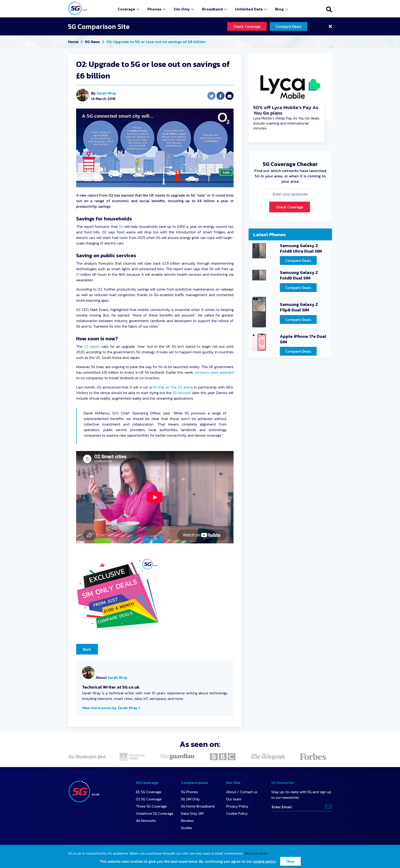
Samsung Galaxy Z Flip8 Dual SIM (299, 307)
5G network (181, 392)
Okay (290, 861)
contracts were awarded (214, 372)
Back (87, 649)
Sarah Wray (106, 93)
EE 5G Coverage (148, 792)
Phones (154, 9)
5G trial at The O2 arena (173, 387)
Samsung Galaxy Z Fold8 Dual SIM (299, 275)
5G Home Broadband (198, 806)
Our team (233, 799)
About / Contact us (241, 792)
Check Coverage (247, 26)
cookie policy (264, 861)
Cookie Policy (237, 813)
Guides (186, 827)
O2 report (92, 346)
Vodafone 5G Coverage (154, 813)
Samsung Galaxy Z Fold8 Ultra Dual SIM (301, 248)
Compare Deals (288, 26)
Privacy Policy (237, 806)
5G (121, 226)
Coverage (126, 9)
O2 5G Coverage (149, 799)
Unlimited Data (249, 9)
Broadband (212, 9)
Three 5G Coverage (151, 806)
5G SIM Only (190, 799)
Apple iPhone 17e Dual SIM (303, 339)
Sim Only (182, 9)
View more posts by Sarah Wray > (111, 708)
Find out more (256, 853)
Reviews (187, 820)
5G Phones (189, 792)
